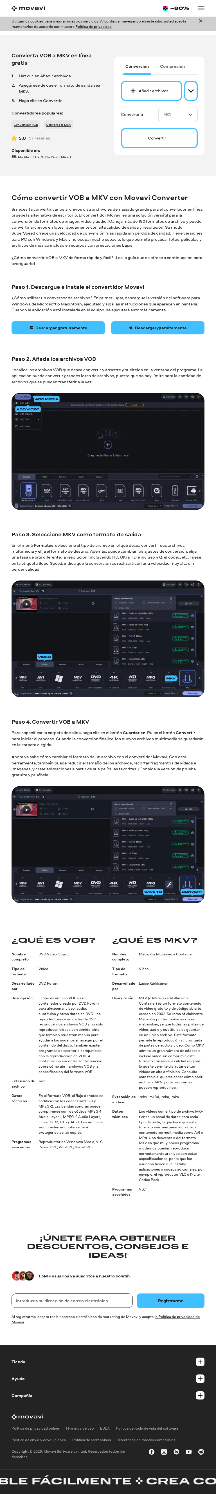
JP (57, 156)
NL (47, 156)
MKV (167, 114)
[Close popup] (200, 24)
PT (42, 156)
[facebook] (151, 1453)
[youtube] (189, 1453)
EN (20, 156)
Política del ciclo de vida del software (147, 1428)
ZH (69, 156)
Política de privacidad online (35, 1428)
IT (36, 156)
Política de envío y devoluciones (39, 1439)
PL (53, 156)
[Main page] (28, 8)
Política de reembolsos (91, 1439)
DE (26, 156)
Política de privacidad (93, 26)
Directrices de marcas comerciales (146, 1439)
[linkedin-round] (176, 1453)
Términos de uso (80, 1428)
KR (63, 156)
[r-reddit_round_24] (201, 1453)
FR (31, 156)
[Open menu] (201, 8)
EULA (105, 1428)
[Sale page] (176, 8)
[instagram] (164, 1453)
